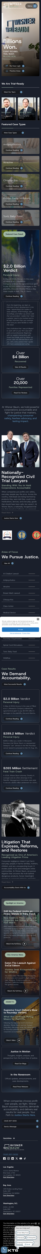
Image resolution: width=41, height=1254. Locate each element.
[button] (38, 619)
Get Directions (8, 1177)
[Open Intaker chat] (18, 1248)
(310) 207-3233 (10, 1154)
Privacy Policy (26, 633)
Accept (20, 629)
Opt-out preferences (15, 633)
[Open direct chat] (35, 1223)
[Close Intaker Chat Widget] (39, 1223)
